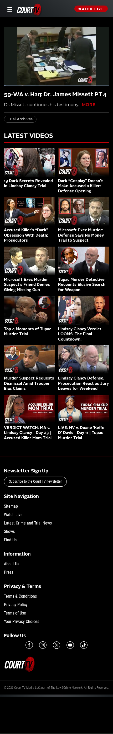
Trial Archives (20, 119)
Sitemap (11, 506)
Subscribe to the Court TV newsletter (35, 481)
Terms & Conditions (20, 596)
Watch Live (91, 9)
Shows (9, 531)
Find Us (10, 539)
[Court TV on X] (56, 645)
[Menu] (9, 9)
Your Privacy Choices (21, 621)
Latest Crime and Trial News (28, 523)
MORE (88, 104)
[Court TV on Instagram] (43, 645)
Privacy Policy (16, 604)
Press (8, 572)
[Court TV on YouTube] (70, 645)
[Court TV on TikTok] (84, 645)
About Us (11, 563)
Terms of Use (15, 613)
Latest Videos (28, 136)
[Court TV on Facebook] (29, 645)
